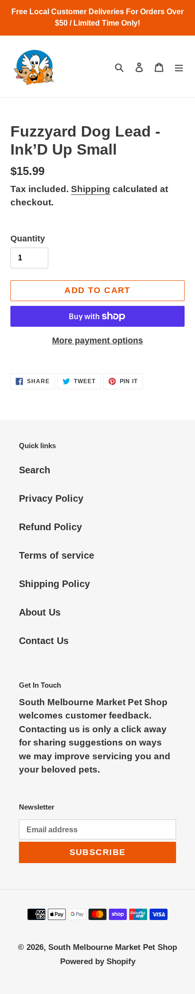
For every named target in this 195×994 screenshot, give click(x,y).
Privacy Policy (51, 498)
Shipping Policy (54, 584)
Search (34, 470)
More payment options (97, 340)
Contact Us (44, 640)
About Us (40, 612)
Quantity (27, 238)
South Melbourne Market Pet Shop (112, 947)
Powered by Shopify (97, 961)
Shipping (90, 189)
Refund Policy (50, 527)
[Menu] (179, 66)
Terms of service (56, 555)
